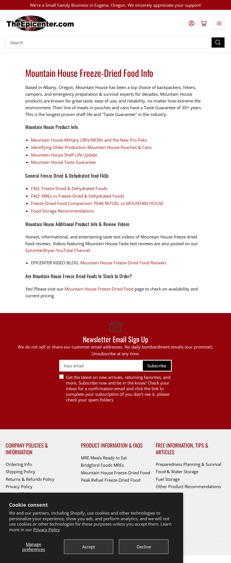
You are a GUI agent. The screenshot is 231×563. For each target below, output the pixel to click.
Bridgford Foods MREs (102, 465)
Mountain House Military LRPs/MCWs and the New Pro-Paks (89, 140)
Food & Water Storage (177, 471)
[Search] (218, 42)
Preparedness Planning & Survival (188, 464)
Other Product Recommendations (188, 486)
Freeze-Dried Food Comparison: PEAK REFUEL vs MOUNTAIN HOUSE (97, 203)
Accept (88, 546)
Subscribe (156, 365)
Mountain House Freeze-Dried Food (99, 289)
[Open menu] (219, 23)
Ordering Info (19, 464)
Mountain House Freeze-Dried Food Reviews (123, 262)
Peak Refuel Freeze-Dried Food (110, 480)
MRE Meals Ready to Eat (104, 458)
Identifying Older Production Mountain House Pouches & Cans (91, 147)
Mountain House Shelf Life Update (64, 155)
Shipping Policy (20, 471)
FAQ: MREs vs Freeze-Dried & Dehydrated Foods (77, 196)
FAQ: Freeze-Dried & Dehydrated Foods (69, 188)
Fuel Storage (168, 479)
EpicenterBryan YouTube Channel (57, 250)
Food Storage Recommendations (62, 211)
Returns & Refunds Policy (30, 479)
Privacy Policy (46, 529)
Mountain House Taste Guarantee (63, 162)
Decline (144, 546)
